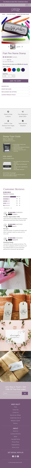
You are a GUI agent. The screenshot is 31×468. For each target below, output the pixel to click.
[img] (12, 212)
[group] (12, 46)
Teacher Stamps (11, 14)
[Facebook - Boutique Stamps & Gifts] (13, 456)
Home (3, 14)
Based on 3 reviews (8, 194)
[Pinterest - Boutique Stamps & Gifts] (18, 456)
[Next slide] (22, 46)
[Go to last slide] (9, 46)
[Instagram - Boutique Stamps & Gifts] (15, 456)
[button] (6, 196)
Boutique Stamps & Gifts (17, 462)
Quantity (5, 74)
